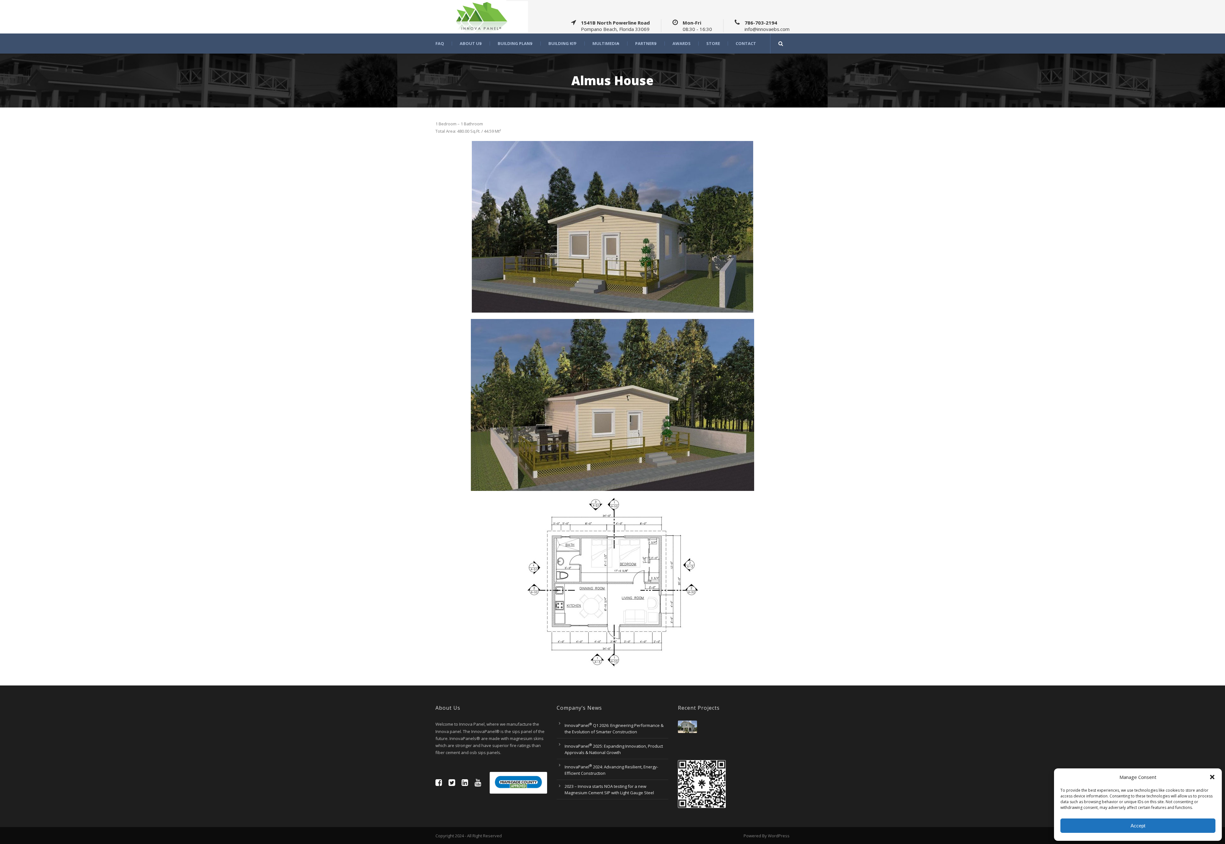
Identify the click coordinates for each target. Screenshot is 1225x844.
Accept (1138, 825)
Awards (681, 43)
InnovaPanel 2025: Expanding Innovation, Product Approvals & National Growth (614, 749)
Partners (646, 43)
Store (713, 43)
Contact (746, 43)
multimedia (605, 43)
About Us (471, 43)
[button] (1212, 777)
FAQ (439, 43)
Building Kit (562, 43)
